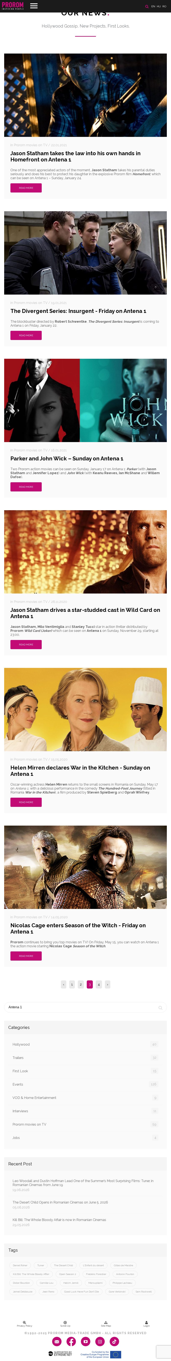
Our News (85, 12)
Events (84, 1084)
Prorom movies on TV (84, 1124)
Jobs (84, 1138)
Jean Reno (48, 1291)
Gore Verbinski (117, 1291)
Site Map (106, 1325)
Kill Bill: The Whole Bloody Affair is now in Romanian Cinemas (59, 1222)
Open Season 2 (67, 1274)
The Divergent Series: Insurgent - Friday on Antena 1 (78, 311)
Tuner (40, 1265)
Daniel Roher (20, 1265)
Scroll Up (65, 1325)
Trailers (84, 1058)
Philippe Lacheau (122, 1282)
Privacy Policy (24, 1325)
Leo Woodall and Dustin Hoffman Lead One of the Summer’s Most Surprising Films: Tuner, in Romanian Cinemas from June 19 (83, 1185)
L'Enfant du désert (93, 1265)
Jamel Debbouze (22, 1291)
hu (159, 6)
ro (164, 6)
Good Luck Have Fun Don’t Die (81, 1291)
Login (146, 1325)
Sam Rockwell (144, 1291)
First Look (84, 1071)
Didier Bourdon (21, 1282)
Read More (26, 187)
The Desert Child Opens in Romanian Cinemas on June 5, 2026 (60, 1204)
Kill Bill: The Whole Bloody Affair (31, 1274)
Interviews (84, 1111)
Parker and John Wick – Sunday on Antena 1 (66, 458)
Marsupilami (95, 1282)
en (153, 6)
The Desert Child (63, 1265)
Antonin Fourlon (125, 1274)
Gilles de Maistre (123, 1265)
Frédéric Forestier (96, 1274)
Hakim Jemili (70, 1282)
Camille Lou (46, 1282)
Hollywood (84, 1044)
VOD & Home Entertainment (84, 1098)
